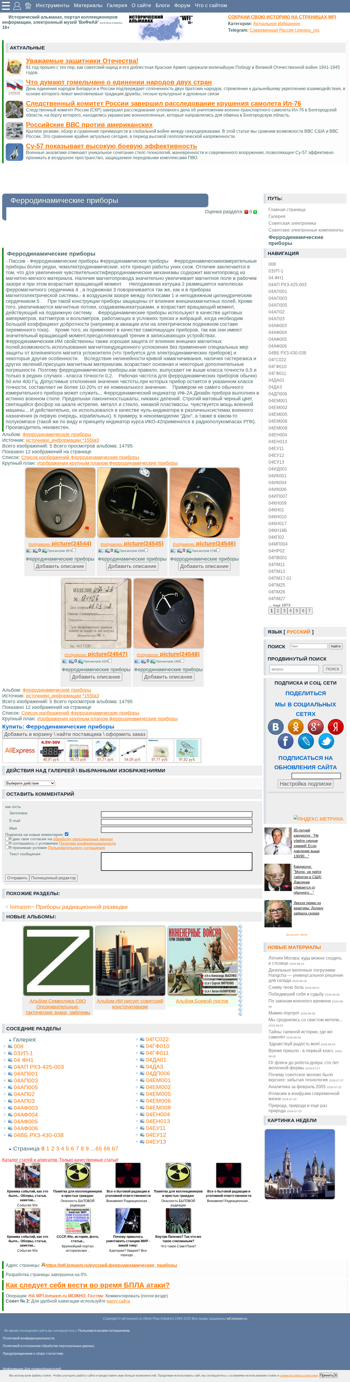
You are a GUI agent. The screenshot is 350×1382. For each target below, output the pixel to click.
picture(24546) (204, 543)
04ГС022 (277, 359)
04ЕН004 (278, 434)
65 (98, 1148)
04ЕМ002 (278, 407)
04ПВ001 (278, 557)
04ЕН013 (278, 441)
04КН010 (278, 516)
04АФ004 (278, 332)
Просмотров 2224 (96, 661)
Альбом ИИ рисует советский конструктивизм (130, 1004)
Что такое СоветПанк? (178, 1246)
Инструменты (52, 5)
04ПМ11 (277, 564)
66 (107, 1148)
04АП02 (277, 311)
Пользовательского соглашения (76, 847)
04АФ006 (278, 346)
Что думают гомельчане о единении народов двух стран (119, 82)
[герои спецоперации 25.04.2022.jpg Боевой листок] (202, 994)
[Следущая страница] (240, 970)
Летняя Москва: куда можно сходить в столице (305, 960)
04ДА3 (275, 386)
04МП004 (278, 543)
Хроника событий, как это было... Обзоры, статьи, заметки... (27, 1195)
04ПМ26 (277, 591)
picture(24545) (132, 543)
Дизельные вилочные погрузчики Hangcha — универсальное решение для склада (306, 975)
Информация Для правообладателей (32, 1369)
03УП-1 (276, 270)
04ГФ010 (278, 366)
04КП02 (276, 537)
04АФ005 (278, 339)
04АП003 (278, 298)
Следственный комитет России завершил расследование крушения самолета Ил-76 (163, 103)
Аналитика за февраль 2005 (305, 1086)
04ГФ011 (277, 373)
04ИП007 (278, 496)
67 (115, 1148)
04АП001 (278, 291)
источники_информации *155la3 (62, 440)
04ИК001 (278, 475)
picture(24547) (96, 654)
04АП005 (278, 305)
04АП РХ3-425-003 (288, 284)
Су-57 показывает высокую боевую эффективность (111, 146)
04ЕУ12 (276, 455)
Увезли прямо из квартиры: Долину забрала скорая (308, 908)
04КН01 (276, 509)
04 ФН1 (276, 277)
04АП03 (277, 318)
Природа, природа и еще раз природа (298, 1108)
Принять (327, 1375)
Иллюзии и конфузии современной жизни (304, 1096)
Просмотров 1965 (168, 661)
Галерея (117, 5)
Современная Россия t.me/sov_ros (284, 30)
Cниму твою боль (294, 987)
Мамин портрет (292, 1012)
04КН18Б (278, 530)
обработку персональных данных (83, 839)
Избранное (289, 23)
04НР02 (277, 550)
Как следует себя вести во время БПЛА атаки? (88, 1285)
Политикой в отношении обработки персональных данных (48, 1346)
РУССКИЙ (299, 632)
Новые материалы (294, 947)
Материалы (88, 5)
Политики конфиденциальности (87, 843)
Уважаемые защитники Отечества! (82, 60)
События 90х (27, 1205)
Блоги (163, 5)
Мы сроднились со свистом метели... (305, 1022)
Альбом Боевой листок (202, 1001)
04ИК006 (278, 489)
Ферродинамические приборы (56, 434)
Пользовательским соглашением (103, 1331)
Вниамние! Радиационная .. (128, 1201)
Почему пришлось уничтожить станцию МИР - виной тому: (128, 1241)
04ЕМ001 (278, 400)
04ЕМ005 (278, 414)
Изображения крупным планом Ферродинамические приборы (107, 463)
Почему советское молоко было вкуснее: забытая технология (306, 1077)
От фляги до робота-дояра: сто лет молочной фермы (304, 1065)
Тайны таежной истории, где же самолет (300, 1034)
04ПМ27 (277, 598)
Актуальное (265, 23)
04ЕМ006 (278, 421)
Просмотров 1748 (204, 550)
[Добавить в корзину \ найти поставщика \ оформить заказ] (101, 750)
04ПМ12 (277, 571)
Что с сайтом (211, 5)
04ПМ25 (277, 584)
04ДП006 (278, 393)
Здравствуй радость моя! (302, 1043)
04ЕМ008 (278, 427)
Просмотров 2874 (60, 550)
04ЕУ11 (276, 448)
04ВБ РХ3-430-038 (287, 352)
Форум (182, 5)
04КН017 (278, 523)
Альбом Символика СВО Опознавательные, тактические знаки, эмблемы (57, 1006)
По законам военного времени (306, 1003)
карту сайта (118, 1300)
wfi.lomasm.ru (237, 1319)
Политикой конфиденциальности (28, 1338)
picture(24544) (59, 543)
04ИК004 (278, 482)
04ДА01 (276, 380)
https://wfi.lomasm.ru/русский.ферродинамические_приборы (111, 1265)
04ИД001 (278, 468)
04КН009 (278, 503)
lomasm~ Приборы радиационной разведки (69, 907)
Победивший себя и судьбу (304, 994)
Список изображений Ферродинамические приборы (80, 457)
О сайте (141, 5)
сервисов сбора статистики (298, 1375)
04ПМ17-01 (280, 578)
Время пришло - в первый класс (305, 1053)
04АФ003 (278, 325)
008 (272, 264)
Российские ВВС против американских (89, 124)
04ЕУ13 (276, 462)
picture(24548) (168, 654)
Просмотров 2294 (132, 550)
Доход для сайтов (296, 934)
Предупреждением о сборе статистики (33, 1354)
